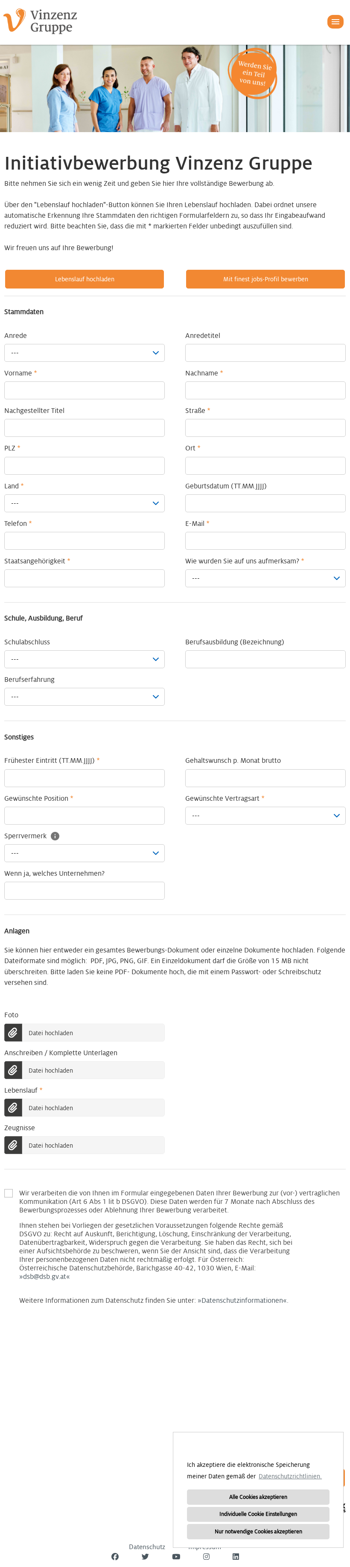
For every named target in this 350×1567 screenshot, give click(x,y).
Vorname (20, 373)
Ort (193, 448)
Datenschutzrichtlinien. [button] (290, 1476)
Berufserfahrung (29, 680)
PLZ (12, 448)
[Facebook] (115, 1557)
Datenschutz (147, 1547)
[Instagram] (206, 1557)
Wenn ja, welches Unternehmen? (54, 873)
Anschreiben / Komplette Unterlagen (60, 1053)
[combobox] (84, 353)
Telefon (18, 524)
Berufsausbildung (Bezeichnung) (234, 642)
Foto (11, 1015)
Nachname (204, 373)
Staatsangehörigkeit (37, 561)
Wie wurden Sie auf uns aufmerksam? (244, 561)
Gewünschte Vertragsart (225, 798)
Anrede (15, 336)
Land (14, 486)
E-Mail (197, 524)
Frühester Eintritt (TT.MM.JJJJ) (52, 761)
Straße (197, 411)
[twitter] (145, 1557)
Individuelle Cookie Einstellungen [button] (258, 1514)
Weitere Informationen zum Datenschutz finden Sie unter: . (179, 1193)
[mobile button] (335, 22)
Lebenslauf (23, 1090)
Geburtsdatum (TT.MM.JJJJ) (226, 486)
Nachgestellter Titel (34, 411)
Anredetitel (202, 336)
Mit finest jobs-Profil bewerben (265, 279)
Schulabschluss (27, 642)
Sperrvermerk (26, 836)
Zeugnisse (19, 1128)
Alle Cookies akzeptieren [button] (258, 1497)
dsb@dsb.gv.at (44, 1277)
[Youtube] (176, 1557)
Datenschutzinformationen (242, 1300)
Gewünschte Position (38, 798)
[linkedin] (236, 1557)
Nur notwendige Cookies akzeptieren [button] (258, 1532)
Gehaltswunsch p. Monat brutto (233, 761)
